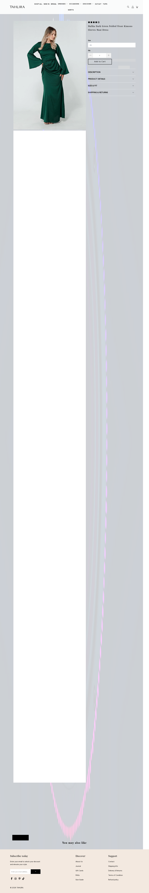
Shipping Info (113, 866)
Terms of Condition (115, 875)
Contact (111, 861)
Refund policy (113, 880)
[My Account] (132, 7)
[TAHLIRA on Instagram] (15, 878)
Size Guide (80, 880)
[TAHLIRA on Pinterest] (19, 878)
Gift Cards (79, 871)
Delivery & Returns (115, 871)
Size (89, 40)
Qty (89, 50)
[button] (63, 4)
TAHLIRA (20, 888)
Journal (78, 866)
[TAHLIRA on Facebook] (11, 878)
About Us (79, 861)
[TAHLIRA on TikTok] (23, 878)
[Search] (128, 7)
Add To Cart (20, 838)
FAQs (78, 875)
